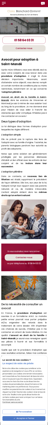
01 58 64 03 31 (24, 40)
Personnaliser (25, 412)
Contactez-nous (24, 48)
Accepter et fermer (25, 418)
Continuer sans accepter (12, 402)
